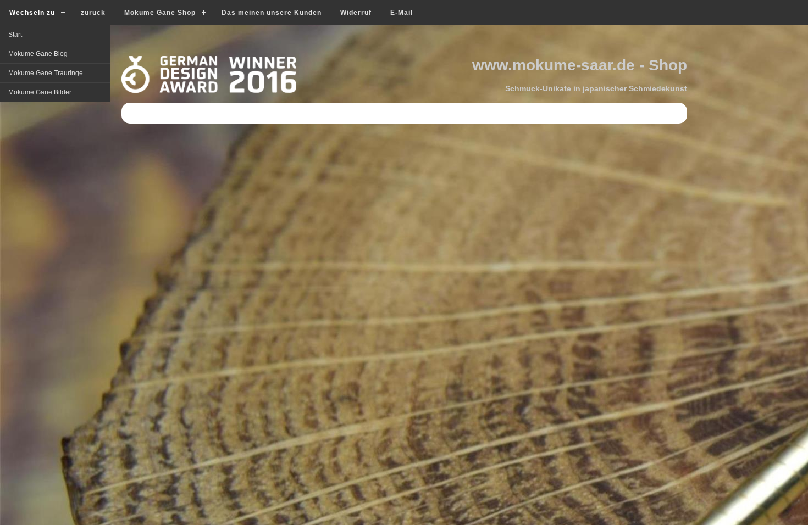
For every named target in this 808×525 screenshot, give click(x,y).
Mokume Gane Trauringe (45, 73)
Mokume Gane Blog (38, 54)
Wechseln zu (32, 12)
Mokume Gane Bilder (39, 92)
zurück (93, 12)
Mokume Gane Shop (160, 12)
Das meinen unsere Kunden (272, 12)
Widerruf (356, 12)
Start (15, 34)
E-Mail (401, 12)
